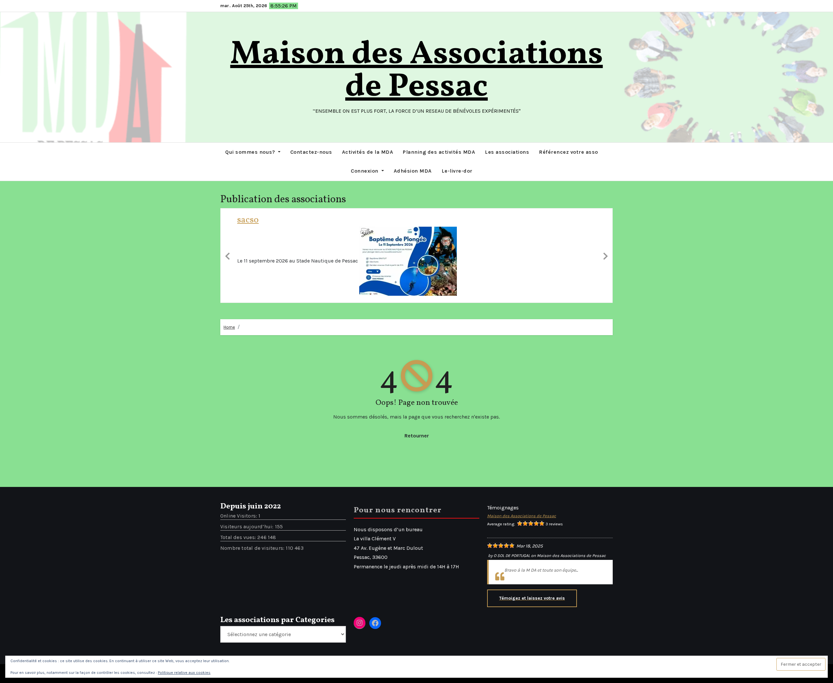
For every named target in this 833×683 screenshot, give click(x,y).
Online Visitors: (239, 554)
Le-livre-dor (457, 171)
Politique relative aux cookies (184, 672)
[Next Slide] (605, 274)
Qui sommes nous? (251, 152)
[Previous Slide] (227, 274)
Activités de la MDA (367, 152)
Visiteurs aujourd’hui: (247, 565)
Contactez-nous (311, 152)
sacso (248, 220)
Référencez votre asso (568, 152)
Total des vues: (238, 575)
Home (229, 365)
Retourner (416, 474)
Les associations (507, 152)
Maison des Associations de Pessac (416, 71)
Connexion (365, 171)
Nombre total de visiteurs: (253, 586)
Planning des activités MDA (439, 152)
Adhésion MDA (413, 171)
